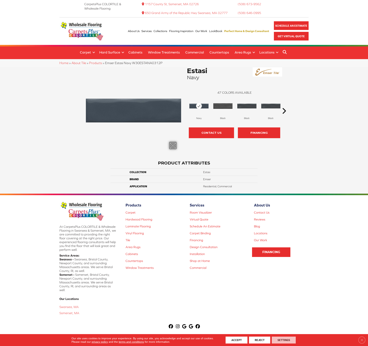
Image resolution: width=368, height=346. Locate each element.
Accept (236, 340)
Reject (259, 340)
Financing (259, 133)
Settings (284, 340)
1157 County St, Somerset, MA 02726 (172, 4)
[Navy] (198, 106)
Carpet (85, 52)
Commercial (194, 52)
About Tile (78, 63)
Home (63, 63)
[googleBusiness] (184, 326)
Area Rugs (243, 52)
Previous (185, 105)
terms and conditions (131, 341)
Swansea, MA (69, 307)
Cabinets (135, 52)
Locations (266, 52)
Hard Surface (109, 52)
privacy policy (100, 341)
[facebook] (171, 326)
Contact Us (211, 133)
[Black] (222, 106)
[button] (291, 25)
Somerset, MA (69, 313)
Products (95, 63)
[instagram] (178, 326)
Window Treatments (164, 52)
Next (284, 105)
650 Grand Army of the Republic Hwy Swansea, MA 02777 (186, 13)
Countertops (219, 52)
